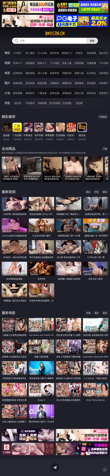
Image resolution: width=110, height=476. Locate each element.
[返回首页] (104, 469)
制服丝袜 (66, 73)
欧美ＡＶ (42, 63)
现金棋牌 (91, 53)
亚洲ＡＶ (17, 63)
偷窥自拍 (17, 83)
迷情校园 (66, 93)
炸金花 (79, 53)
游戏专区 (54, 53)
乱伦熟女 (91, 73)
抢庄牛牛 (103, 53)
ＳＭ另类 (103, 63)
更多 (105, 192)
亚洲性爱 (17, 73)
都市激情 (17, 93)
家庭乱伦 (30, 93)
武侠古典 (54, 93)
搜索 (92, 40)
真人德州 (30, 53)
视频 (7, 63)
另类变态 (103, 73)
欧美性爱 (54, 73)
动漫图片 (54, 83)
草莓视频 (42, 103)
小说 (7, 93)
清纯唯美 (79, 83)
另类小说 (79, 93)
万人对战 (42, 53)
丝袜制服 (79, 63)
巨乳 (97, 192)
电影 (7, 73)
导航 (7, 103)
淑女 (97, 313)
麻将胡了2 (67, 53)
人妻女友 (42, 93)
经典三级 (79, 73)
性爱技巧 (103, 93)
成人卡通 (42, 73)
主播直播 (91, 63)
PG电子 (18, 53)
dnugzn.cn (55, 33)
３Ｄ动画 (54, 63)
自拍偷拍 (30, 63)
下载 (105, 148)
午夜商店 (30, 103)
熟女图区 (91, 83)
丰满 (88, 313)
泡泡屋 (79, 103)
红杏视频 (66, 103)
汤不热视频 (54, 103)
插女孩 (17, 103)
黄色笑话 (91, 93)
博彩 (7, 53)
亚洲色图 (30, 83)
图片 (7, 83)
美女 (88, 192)
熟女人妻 (66, 63)
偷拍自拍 (30, 73)
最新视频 (8, 191)
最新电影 (8, 312)
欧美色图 (42, 83)
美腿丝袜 (66, 83)
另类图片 (103, 83)
